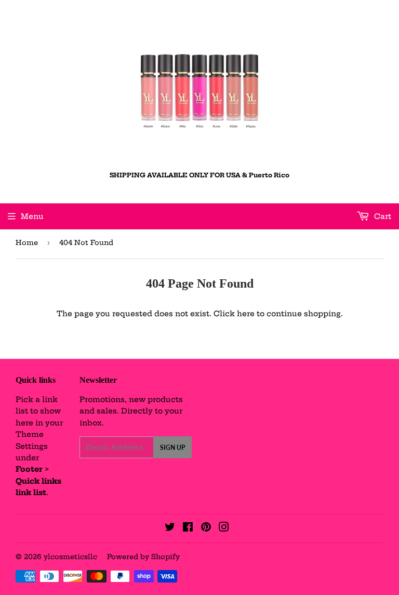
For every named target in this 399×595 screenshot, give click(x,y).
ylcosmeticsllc (70, 556)
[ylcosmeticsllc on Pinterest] (206, 528)
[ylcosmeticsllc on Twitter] (170, 528)
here (246, 313)
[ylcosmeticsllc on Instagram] (224, 528)
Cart (381, 216)
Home (27, 242)
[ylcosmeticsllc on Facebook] (187, 528)
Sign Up (172, 447)
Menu (32, 216)
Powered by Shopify (143, 556)
